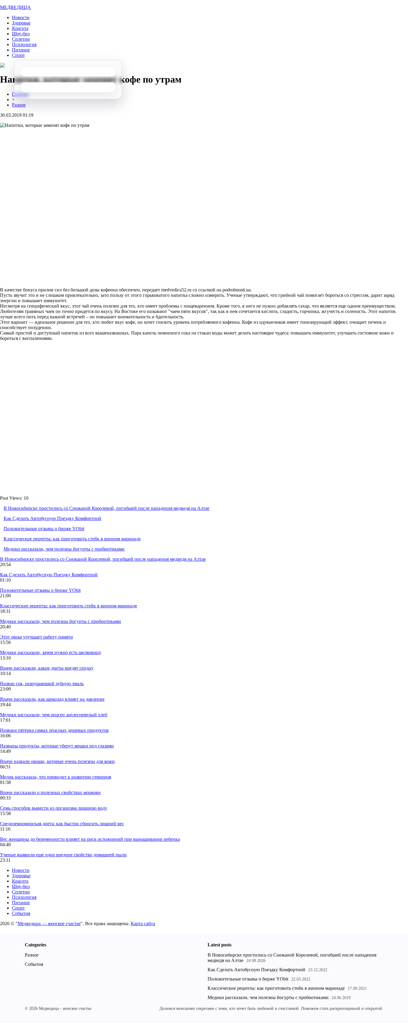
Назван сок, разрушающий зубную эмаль (42, 683)
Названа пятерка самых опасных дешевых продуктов (54, 730)
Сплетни (21, 39)
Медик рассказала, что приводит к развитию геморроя (55, 776)
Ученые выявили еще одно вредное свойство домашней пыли (63, 854)
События (21, 913)
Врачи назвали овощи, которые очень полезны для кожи (57, 761)
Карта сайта (143, 923)
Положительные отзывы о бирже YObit (44, 528)
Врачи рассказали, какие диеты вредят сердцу (46, 668)
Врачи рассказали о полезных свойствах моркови (50, 792)
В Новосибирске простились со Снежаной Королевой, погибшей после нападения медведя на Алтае (106, 508)
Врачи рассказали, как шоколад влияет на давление (52, 699)
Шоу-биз (21, 33)
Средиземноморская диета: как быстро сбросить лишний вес (62, 823)
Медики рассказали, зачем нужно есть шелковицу (50, 652)
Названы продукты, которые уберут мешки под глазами (57, 745)
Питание (21, 49)
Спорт (18, 55)
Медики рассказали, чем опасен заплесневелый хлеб (53, 714)
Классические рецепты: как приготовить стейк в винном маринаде (72, 538)
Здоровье (21, 22)
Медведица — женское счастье (49, 923)
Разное (19, 104)
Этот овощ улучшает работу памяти (36, 636)
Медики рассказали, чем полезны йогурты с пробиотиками (64, 548)
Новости (21, 17)
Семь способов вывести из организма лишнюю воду (53, 808)
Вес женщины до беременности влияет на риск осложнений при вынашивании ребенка (90, 839)
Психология (24, 44)
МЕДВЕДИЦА (15, 7)
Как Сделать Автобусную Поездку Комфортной (52, 518)
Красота (20, 28)
